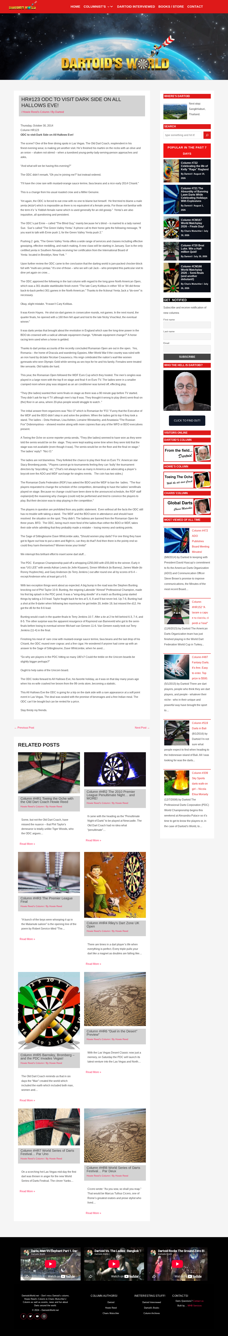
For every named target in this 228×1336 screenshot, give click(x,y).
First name (169, 319)
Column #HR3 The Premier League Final (47, 899)
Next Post (142, 727)
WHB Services (195, 1305)
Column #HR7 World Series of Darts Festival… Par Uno (47, 1152)
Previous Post (24, 727)
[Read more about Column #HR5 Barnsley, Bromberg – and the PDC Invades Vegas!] (49, 1010)
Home (75, 6)
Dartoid (110, 1302)
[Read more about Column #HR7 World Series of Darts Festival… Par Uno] (49, 1126)
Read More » (27, 843)
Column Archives (152, 1313)
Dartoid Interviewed (136, 6)
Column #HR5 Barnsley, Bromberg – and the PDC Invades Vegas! (47, 1056)
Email (166, 343)
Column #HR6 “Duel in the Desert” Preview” (112, 1032)
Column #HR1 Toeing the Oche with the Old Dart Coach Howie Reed (47, 800)
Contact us (198, 1301)
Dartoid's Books (151, 1308)
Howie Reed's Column (36, 112)
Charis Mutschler (111, 1313)
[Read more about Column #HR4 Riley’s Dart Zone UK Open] (115, 884)
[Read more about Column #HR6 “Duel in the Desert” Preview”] (115, 998)
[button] (107, 6)
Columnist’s (95, 6)
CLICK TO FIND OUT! (187, 420)
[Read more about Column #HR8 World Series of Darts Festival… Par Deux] (115, 1135)
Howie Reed (111, 1308)
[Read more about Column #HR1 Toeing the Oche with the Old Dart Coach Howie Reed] (49, 772)
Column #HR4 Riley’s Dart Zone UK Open (113, 924)
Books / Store (171, 6)
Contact (195, 6)
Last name (169, 331)
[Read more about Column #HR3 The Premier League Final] (49, 872)
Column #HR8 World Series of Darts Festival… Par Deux (113, 1169)
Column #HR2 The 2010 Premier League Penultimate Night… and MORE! (111, 795)
